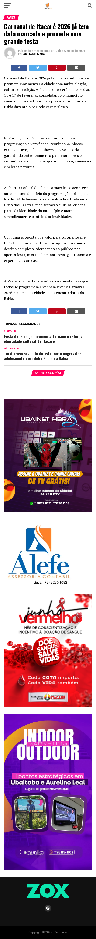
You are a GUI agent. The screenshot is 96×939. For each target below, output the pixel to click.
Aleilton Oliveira (34, 54)
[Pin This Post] (56, 68)
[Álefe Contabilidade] (38, 585)
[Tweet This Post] (38, 68)
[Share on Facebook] (19, 68)
